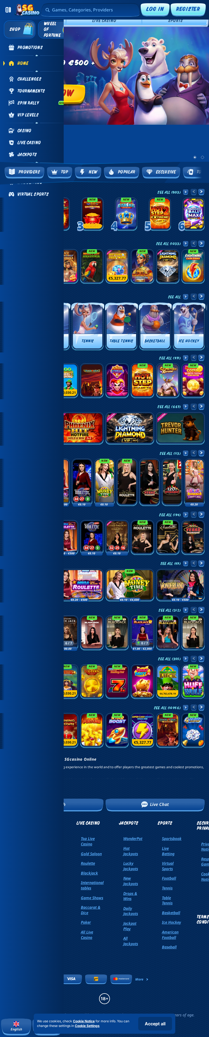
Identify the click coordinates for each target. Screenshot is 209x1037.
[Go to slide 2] (202, 157)
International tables (92, 885)
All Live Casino (87, 934)
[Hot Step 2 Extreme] (160, 214)
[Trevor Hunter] (180, 428)
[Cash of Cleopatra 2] (142, 266)
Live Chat (159, 804)
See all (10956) (167, 707)
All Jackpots (130, 941)
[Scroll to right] (202, 95)
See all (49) (171, 563)
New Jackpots (130, 881)
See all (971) (170, 358)
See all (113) (170, 453)
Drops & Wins (130, 896)
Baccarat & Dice (90, 910)
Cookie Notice (84, 1021)
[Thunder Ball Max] (194, 214)
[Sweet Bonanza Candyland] (194, 482)
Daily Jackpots (130, 911)
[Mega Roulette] (82, 482)
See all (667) (169, 406)
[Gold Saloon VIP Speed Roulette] (117, 537)
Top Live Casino (88, 841)
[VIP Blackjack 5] (193, 633)
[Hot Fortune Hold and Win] (91, 730)
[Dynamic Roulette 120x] (172, 482)
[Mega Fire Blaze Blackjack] (142, 633)
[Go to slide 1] (195, 157)
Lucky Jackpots (130, 866)
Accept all (155, 1023)
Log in (155, 9)
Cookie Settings (87, 1026)
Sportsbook (172, 838)
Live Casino (104, 20)
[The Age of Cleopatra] (66, 266)
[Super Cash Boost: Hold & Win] (142, 730)
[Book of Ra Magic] (167, 730)
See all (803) (169, 192)
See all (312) (170, 610)
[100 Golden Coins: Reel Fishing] (66, 380)
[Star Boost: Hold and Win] (117, 730)
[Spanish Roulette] (167, 537)
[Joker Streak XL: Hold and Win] (117, 380)
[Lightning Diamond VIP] (167, 266)
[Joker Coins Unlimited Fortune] (193, 380)
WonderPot (132, 838)
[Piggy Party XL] (142, 681)
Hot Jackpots (130, 851)
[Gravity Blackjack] (167, 633)
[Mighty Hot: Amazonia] (91, 266)
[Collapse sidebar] (8, 10)
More (139, 979)
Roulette (88, 863)
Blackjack (89, 873)
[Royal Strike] (126, 214)
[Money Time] (104, 482)
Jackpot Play (129, 926)
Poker (86, 922)
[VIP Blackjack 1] (117, 633)
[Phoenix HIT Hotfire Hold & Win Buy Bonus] (79, 428)
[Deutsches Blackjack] (66, 633)
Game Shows (92, 897)
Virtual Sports (168, 866)
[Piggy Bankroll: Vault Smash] (117, 266)
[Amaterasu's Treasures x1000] (66, 681)
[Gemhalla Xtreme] (167, 380)
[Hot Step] (142, 380)
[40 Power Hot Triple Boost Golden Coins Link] (92, 214)
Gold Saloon (91, 853)
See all (174, 296)
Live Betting (168, 851)
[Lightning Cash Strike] (193, 266)
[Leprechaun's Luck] (167, 681)
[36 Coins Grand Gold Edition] (91, 681)
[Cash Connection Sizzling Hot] (117, 681)
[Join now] (104, 76)
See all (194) (170, 514)
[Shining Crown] (66, 730)
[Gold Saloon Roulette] (127, 482)
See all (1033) (168, 243)
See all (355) (169, 658)
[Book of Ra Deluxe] (91, 380)
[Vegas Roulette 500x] (149, 482)
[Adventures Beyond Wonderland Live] (180, 585)
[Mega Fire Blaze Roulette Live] (66, 537)
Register (188, 9)
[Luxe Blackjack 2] (91, 633)
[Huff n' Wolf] (193, 681)
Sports (175, 20)
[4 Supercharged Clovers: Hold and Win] (193, 730)
